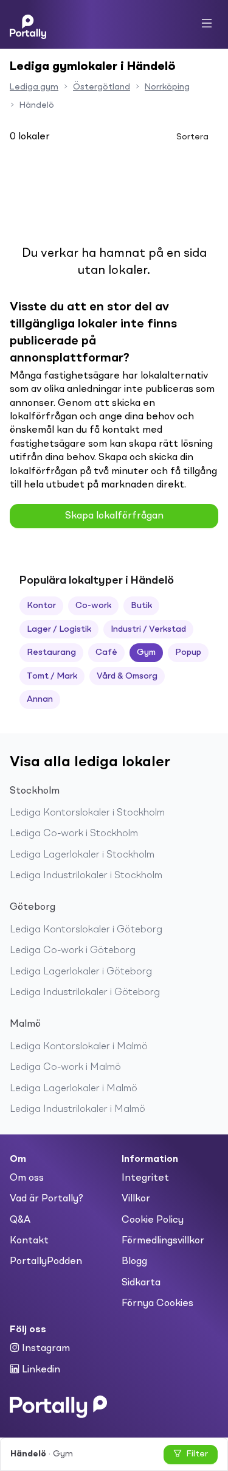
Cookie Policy (153, 1220)
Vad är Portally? (46, 1199)
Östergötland (101, 87)
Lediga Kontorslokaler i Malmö (79, 1047)
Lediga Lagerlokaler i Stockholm (82, 855)
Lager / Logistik (59, 629)
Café (106, 652)
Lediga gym (34, 87)
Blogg (134, 1262)
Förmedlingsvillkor (163, 1241)
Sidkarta (141, 1283)
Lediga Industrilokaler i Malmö (77, 1109)
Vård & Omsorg (127, 676)
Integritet (145, 1178)
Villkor (136, 1199)
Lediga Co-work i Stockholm (74, 834)
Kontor (41, 605)
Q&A (20, 1220)
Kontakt (29, 1241)
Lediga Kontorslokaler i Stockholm (87, 813)
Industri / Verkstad (148, 629)
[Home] (28, 24)
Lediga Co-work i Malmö (65, 1067)
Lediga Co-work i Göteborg (73, 951)
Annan (40, 699)
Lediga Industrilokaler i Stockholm (86, 876)
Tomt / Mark (52, 676)
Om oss (27, 1178)
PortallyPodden (46, 1262)
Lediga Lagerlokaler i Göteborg (81, 972)
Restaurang (51, 652)
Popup (188, 652)
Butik (141, 605)
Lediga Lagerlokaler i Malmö (73, 1089)
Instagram (44, 1349)
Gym (146, 652)
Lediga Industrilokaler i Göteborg (85, 993)
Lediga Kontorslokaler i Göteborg (86, 930)
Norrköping (167, 87)
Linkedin (39, 1370)
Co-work (93, 605)
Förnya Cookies (157, 1304)
